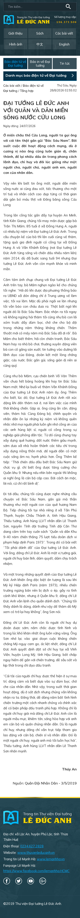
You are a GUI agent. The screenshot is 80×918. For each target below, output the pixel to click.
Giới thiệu (15, 33)
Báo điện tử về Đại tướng (15, 64)
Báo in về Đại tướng (40, 64)
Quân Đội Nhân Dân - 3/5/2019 (51, 783)
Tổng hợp (27, 91)
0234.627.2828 (32, 846)
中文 (39, 44)
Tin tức (65, 63)
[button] (68, 7)
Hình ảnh (15, 44)
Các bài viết (64, 33)
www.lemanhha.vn (51, 859)
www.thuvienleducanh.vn (36, 852)
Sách (40, 33)
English (64, 44)
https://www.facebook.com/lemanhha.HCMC (36, 871)
